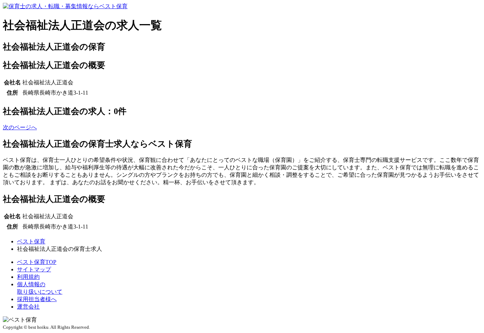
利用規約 (28, 277)
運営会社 (28, 307)
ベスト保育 (31, 241)
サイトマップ (34, 269)
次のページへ (20, 127)
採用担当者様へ (37, 299)
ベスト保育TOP (36, 262)
